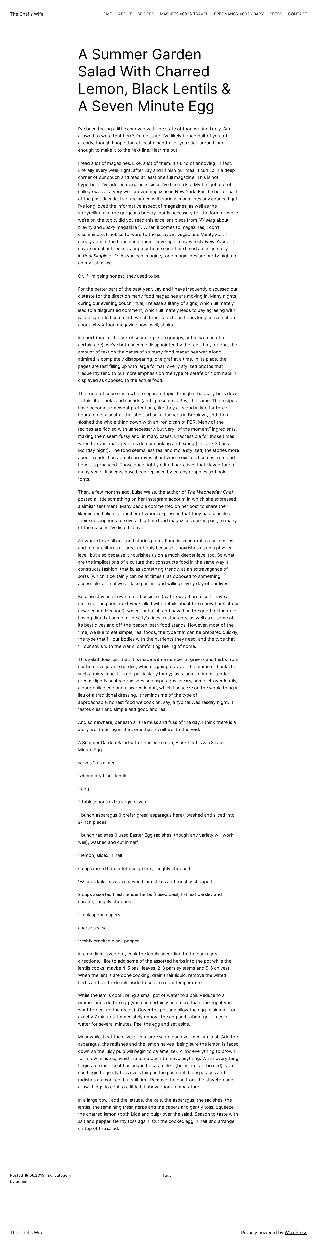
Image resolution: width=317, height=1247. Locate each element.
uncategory (60, 1175)
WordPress (296, 1232)
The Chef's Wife (26, 14)
